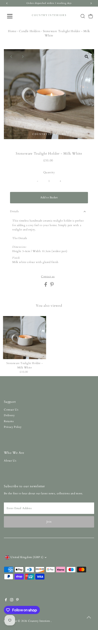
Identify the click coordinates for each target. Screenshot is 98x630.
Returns (9, 421)
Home (12, 31)
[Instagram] (11, 600)
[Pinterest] (17, 600)
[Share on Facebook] (46, 286)
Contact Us (11, 409)
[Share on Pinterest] (52, 286)
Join (49, 521)
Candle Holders (29, 31)
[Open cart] (90, 16)
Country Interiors (39, 621)
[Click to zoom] (87, 56)
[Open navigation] (15, 16)
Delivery (9, 415)
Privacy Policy (12, 427)
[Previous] (11, 56)
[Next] (22, 56)
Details (14, 211)
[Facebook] (6, 600)
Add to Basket (49, 197)
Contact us (48, 276)
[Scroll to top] (88, 617)
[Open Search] (83, 16)
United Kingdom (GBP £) (26, 557)
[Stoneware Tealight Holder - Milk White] (24, 337)
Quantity (49, 172)
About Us (10, 460)
